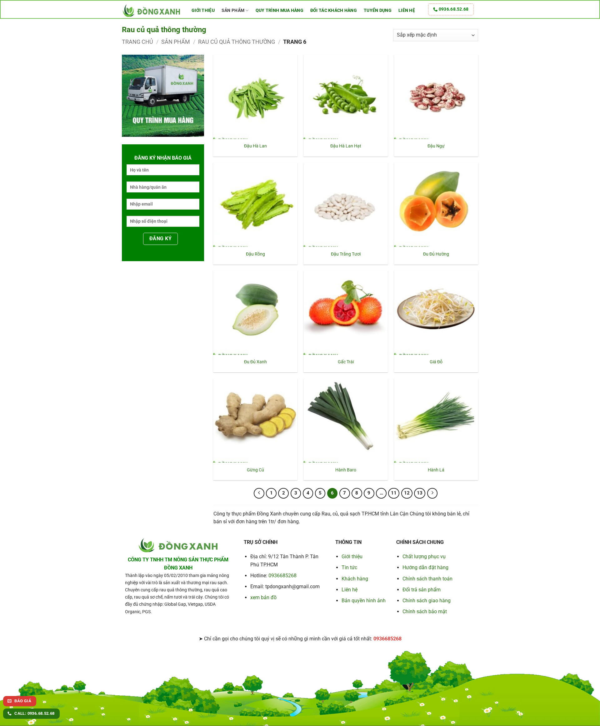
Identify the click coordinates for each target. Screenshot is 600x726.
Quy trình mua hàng (279, 10)
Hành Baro (345, 470)
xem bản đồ (263, 597)
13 (419, 493)
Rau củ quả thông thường (236, 41)
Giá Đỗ (436, 362)
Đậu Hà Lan (255, 146)
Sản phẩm (233, 10)
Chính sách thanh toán (427, 579)
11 (394, 493)
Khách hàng (355, 579)
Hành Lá (436, 470)
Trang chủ (137, 41)
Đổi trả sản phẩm (421, 590)
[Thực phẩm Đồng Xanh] (152, 10)
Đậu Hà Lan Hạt (345, 146)
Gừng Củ (255, 470)
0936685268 (282, 576)
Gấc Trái (346, 362)
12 (407, 493)
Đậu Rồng (255, 254)
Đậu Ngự (436, 146)
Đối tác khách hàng (333, 10)
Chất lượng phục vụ (424, 556)
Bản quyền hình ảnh (364, 601)
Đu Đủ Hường (436, 254)
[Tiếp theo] (432, 493)
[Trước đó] (259, 493)
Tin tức (349, 567)
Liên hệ (406, 10)
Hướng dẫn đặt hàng (425, 567)
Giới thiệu (203, 10)
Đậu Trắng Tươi (346, 254)
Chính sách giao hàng (426, 601)
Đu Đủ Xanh (255, 362)
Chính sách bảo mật (424, 611)
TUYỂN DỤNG (378, 10)
